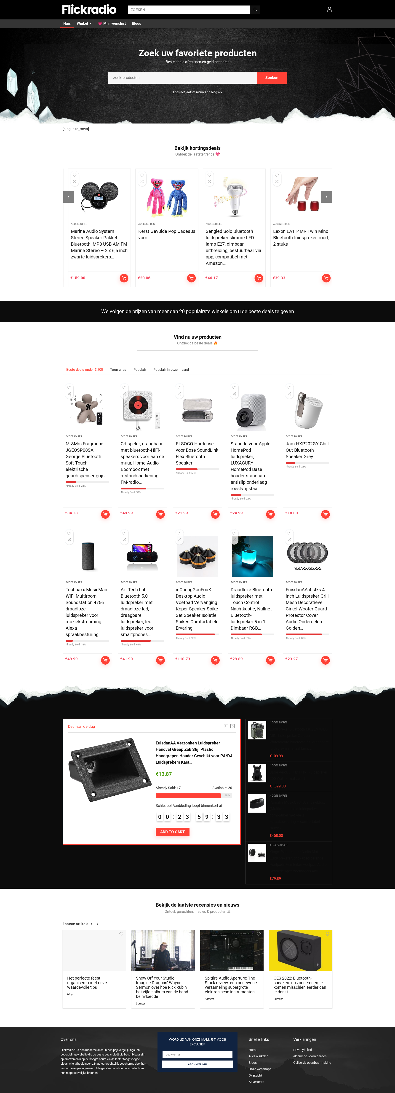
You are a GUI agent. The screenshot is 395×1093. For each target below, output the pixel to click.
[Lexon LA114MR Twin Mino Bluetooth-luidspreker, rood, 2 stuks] (298, 197)
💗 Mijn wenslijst (112, 23)
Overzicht (255, 1075)
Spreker (140, 1003)
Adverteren (256, 1082)
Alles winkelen (258, 1056)
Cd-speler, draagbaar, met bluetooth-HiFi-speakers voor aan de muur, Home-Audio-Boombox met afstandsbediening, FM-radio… (142, 463)
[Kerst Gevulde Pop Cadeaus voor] (163, 197)
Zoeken (271, 78)
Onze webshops (260, 1069)
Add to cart (121, 278)
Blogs (136, 23)
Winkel (82, 23)
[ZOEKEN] (255, 9)
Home (253, 1050)
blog (70, 994)
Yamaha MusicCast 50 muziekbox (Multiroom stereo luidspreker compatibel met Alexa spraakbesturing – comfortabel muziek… (297, 815)
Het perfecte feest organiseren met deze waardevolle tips (87, 983)
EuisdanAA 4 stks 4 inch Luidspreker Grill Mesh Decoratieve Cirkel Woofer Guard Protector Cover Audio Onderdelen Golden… (307, 609)
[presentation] (68, 197)
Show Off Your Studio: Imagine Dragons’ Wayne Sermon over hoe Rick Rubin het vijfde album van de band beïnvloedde (162, 987)
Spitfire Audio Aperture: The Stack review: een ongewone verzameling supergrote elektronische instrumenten (231, 985)
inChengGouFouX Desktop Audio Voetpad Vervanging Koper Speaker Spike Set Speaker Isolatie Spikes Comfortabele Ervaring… (197, 609)
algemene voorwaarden (310, 1056)
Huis (67, 23)
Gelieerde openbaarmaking (312, 1062)
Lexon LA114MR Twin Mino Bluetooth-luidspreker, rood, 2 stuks (298, 237)
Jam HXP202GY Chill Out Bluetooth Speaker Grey (307, 450)
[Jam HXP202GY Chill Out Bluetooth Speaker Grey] (307, 410)
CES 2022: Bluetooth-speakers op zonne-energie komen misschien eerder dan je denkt (300, 985)
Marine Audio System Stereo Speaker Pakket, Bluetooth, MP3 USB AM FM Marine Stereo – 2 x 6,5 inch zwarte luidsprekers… (96, 244)
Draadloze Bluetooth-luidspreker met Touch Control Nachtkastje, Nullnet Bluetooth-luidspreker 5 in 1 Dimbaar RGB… (252, 609)
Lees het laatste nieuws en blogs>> (197, 92)
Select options (215, 514)
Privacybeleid (302, 1050)
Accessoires (76, 224)
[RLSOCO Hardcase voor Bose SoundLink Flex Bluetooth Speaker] (197, 410)
